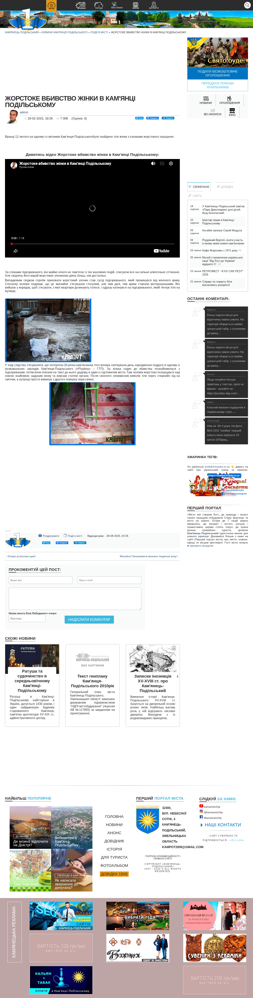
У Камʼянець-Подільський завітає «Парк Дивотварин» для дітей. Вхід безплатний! (223, 209)
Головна (114, 816)
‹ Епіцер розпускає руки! (21, 556)
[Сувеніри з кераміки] (214, 948)
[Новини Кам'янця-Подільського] (80, 6)
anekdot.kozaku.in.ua (217, 466)
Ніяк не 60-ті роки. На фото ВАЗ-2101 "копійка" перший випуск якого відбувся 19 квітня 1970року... (224, 430)
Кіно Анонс (117, 5)
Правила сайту (163, 858)
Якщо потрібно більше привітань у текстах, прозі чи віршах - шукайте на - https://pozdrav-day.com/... (225, 384)
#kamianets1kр (212, 817)
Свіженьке (200, 186)
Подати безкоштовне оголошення (218, 73)
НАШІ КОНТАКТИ (223, 824)
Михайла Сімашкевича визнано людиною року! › (149, 556)
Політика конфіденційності (162, 856)
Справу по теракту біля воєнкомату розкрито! (217, 283)
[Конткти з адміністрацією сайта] (153, 6)
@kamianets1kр (213, 812)
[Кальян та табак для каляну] (61, 980)
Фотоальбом (114, 865)
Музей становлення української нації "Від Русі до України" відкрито (222, 261)
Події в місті (99, 32)
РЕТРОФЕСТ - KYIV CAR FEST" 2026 (222, 273)
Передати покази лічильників (218, 85)
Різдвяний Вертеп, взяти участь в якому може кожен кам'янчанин (223, 241)
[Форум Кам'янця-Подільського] (135, 6)
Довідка (226, 186)
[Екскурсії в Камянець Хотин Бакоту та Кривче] (137, 916)
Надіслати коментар (89, 619)
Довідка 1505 (114, 874)
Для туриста (114, 857)
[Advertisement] (92, 63)
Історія (114, 849)
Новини (114, 824)
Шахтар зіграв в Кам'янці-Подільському (218, 221)
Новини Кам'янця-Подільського (64, 32)
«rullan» (237, 840)
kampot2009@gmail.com (182, 847)
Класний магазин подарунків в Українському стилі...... (226, 407)
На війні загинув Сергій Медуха (222, 230)
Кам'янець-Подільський (203, 533)
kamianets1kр (211, 806)
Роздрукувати (48, 535)
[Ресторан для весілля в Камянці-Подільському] (214, 916)
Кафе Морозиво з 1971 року (220, 250)
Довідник (114, 841)
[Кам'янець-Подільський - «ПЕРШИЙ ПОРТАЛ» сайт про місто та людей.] (27, 19)
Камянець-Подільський (22, 32)
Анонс (114, 833)
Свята (196, 195)
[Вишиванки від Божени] (137, 948)
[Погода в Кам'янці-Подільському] (98, 6)
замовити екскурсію (201, 545)
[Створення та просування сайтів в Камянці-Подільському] (61, 916)
